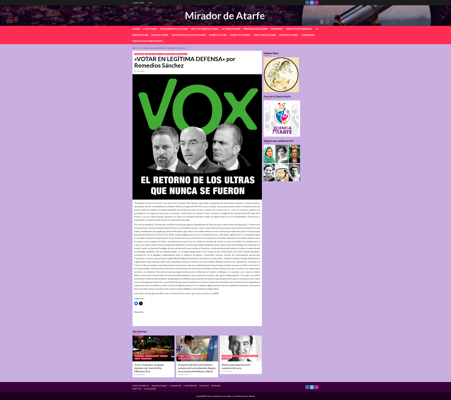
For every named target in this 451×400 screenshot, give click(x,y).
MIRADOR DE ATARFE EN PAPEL (147, 41)
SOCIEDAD (225, 358)
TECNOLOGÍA (149, 389)
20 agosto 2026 (140, 374)
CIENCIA (181, 356)
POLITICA (160, 54)
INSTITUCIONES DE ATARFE (205, 29)
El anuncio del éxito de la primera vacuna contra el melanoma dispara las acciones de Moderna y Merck (197, 368)
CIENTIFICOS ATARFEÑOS (299, 29)
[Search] (317, 29)
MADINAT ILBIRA (159, 35)
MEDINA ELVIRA (140, 35)
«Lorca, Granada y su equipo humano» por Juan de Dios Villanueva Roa (149, 368)
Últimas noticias (182, 54)
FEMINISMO (277, 29)
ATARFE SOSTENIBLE (240, 35)
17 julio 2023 (140, 71)
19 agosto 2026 (227, 371)
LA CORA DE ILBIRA (231, 29)
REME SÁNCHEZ (170, 54)
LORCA (137, 358)
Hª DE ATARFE (150, 29)
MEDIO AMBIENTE (140, 385)
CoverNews (238, 396)
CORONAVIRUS (190, 385)
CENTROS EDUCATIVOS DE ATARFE (188, 35)
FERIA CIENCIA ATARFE (264, 35)
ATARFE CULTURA (218, 35)
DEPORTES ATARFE (288, 35)
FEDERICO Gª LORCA (151, 356)
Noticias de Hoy (150, 54)
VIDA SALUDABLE (184, 358)
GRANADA (163, 356)
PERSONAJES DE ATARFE (255, 29)
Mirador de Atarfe (225, 15)
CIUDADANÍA (308, 35)
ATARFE (136, 29)
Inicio (150, 3)
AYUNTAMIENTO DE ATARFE (174, 29)
